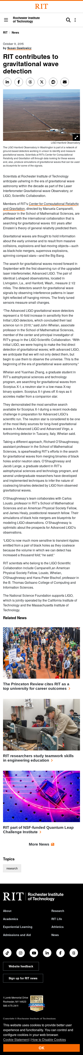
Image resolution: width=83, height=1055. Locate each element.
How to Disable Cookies (48, 1039)
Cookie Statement (16, 1039)
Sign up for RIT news (23, 978)
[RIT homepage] (33, 897)
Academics (10, 919)
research (12, 868)
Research (57, 911)
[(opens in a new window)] (7, 953)
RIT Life (56, 919)
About (7, 911)
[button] (6, 20)
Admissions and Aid (17, 935)
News (15, 32)
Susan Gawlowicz (19, 48)
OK (41, 1048)
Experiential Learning (17, 927)
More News (39, 844)
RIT (5, 32)
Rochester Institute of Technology (26, 19)
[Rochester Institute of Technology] (41, 6)
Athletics (57, 927)
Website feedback (21, 966)
